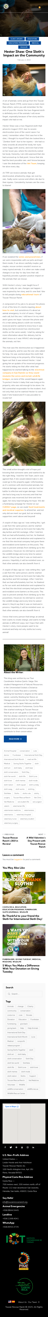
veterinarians (29, 810)
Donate (29, 1015)
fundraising (11, 1024)
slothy (36, 793)
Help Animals (33, 1028)
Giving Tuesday (23, 959)
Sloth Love (33, 776)
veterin (6, 806)
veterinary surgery (11, 823)
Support (32, 1076)
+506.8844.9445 (11, 1210)
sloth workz (20, 789)
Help (22, 1028)
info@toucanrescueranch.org (15, 1202)
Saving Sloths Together (22, 763)
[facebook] (5, 1147)
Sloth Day (25, 772)
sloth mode (33, 780)
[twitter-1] (10, 1147)
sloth (37, 763)
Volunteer (11, 1085)
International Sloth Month (14, 759)
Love (33, 1037)
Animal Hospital (10, 751)
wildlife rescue (32, 1089)
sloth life (22, 776)
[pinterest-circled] (16, 1147)
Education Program (18, 43)
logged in (18, 859)
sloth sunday (34, 785)
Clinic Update (17, 39)
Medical (35, 43)
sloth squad (21, 785)
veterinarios (8, 815)
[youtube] (22, 1147)
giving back (11, 1028)
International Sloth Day (33, 755)
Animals (10, 1006)
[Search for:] (24, 994)
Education (32, 39)
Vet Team (31, 163)
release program (13, 1045)
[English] (9, 1302)
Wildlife (24, 47)
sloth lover (8, 780)
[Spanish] (13, 1302)
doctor (6, 755)
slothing (31, 789)
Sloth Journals (11, 912)
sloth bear (29, 768)
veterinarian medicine (12, 810)
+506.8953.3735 (11, 1227)
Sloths (16, 793)
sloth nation (8, 785)
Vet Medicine (9, 802)
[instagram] (27, 1147)
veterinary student (27, 819)
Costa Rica (8, 907)
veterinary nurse (10, 819)
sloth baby (18, 768)
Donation (11, 1019)
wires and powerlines (30, 257)
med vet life (31, 759)
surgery (7, 797)
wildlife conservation (15, 1089)
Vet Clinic (37, 797)
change (20, 1006)
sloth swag (8, 789)
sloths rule (27, 793)
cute (35, 751)
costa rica (11, 1015)
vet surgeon (37, 802)
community (11, 1011)
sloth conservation (11, 772)
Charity (30, 1006)
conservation (25, 751)
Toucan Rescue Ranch (21, 797)
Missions (7, 962)
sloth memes (20, 780)
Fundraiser (17, 755)
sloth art (7, 768)
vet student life (23, 802)
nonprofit (21, 1041)
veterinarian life (19, 806)
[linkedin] (33, 1147)
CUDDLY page (9, 507)
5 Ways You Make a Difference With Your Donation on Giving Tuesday (21, 968)
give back (24, 1024)
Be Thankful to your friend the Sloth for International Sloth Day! (22, 917)
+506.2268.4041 (11, 1218)
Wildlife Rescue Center (16, 1093)
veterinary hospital (24, 815)
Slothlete (7, 793)
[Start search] (44, 6)
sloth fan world (9, 776)
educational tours (30, 294)
